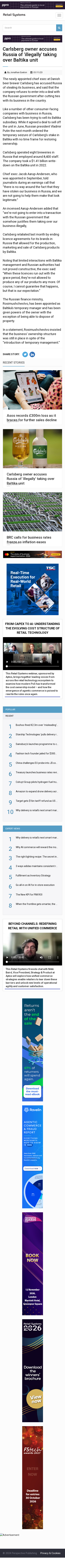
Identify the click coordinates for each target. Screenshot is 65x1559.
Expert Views (13, 828)
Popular (10, 709)
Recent (10, 716)
